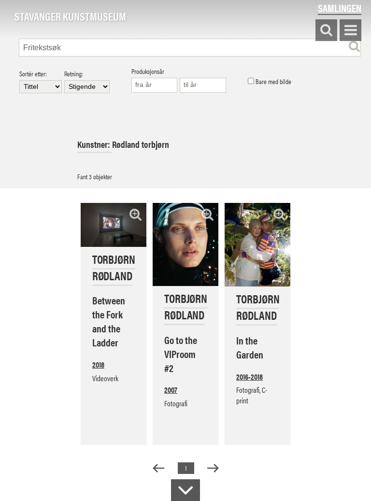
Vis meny (350, 30)
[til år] (203, 85)
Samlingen (339, 8)
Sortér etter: (33, 74)
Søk (326, 30)
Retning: (73, 74)
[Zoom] (135, 214)
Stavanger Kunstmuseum (70, 17)
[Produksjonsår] (154, 85)
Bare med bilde (272, 82)
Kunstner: (94, 144)
